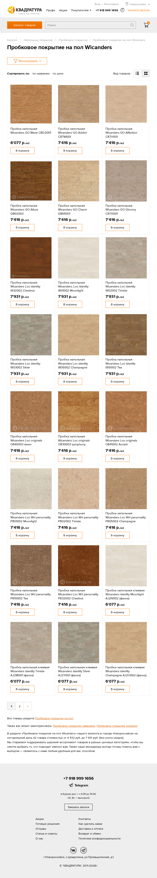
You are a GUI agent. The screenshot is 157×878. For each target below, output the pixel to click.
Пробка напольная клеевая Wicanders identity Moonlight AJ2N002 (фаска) (125, 594)
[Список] (137, 73)
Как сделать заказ (90, 823)
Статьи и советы (46, 833)
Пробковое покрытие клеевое (116, 725)
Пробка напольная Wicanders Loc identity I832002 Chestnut (25, 286)
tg (83, 850)
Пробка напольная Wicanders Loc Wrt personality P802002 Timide (78, 517)
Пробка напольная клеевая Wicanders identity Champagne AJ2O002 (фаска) (126, 671)
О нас (39, 838)
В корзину (22, 150)
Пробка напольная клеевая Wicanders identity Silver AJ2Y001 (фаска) (77, 671)
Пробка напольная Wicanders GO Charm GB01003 (72, 209)
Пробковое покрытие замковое (74, 725)
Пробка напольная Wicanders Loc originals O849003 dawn (26, 440)
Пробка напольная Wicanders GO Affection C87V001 (121, 132)
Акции (63, 10)
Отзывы (41, 828)
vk (73, 850)
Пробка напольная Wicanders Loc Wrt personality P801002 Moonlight (30, 517)
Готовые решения (47, 823)
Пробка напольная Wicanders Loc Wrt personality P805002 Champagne (125, 517)
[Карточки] (146, 73)
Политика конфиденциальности (99, 838)
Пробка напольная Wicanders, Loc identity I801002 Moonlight (73, 286)
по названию (41, 73)
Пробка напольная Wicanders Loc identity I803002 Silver (25, 363)
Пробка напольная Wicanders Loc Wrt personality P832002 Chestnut (78, 594)
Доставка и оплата (90, 828)
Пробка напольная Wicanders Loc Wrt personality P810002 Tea (30, 594)
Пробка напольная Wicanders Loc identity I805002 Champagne (73, 363)
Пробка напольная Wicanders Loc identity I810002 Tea (120, 363)
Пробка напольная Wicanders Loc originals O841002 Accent (121, 440)
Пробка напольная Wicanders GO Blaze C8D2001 (30, 130)
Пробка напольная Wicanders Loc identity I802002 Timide (120, 286)
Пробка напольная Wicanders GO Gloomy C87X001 (120, 209)
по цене (58, 73)
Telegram (81, 785)
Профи (50, 10)
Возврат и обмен (89, 833)
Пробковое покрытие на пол (54, 718)
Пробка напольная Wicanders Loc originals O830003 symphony (74, 440)
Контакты (84, 818)
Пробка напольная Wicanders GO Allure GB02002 (24, 209)
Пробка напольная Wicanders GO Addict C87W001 (72, 132)
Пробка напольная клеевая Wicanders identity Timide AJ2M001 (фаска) (29, 671)
